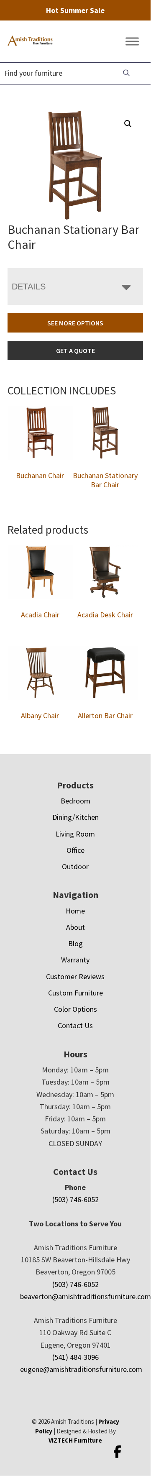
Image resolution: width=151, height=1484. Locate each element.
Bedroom (75, 801)
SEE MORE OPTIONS (75, 323)
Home (75, 911)
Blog (75, 943)
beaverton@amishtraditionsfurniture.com (85, 1296)
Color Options (75, 1009)
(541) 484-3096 (75, 1357)
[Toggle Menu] (132, 42)
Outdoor (75, 866)
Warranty (75, 960)
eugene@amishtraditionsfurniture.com (81, 1369)
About (75, 927)
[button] (128, 123)
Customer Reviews (75, 976)
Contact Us (75, 1025)
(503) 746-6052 (75, 1199)
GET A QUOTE (75, 350)
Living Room (75, 834)
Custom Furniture (75, 993)
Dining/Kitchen (75, 817)
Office (75, 850)
